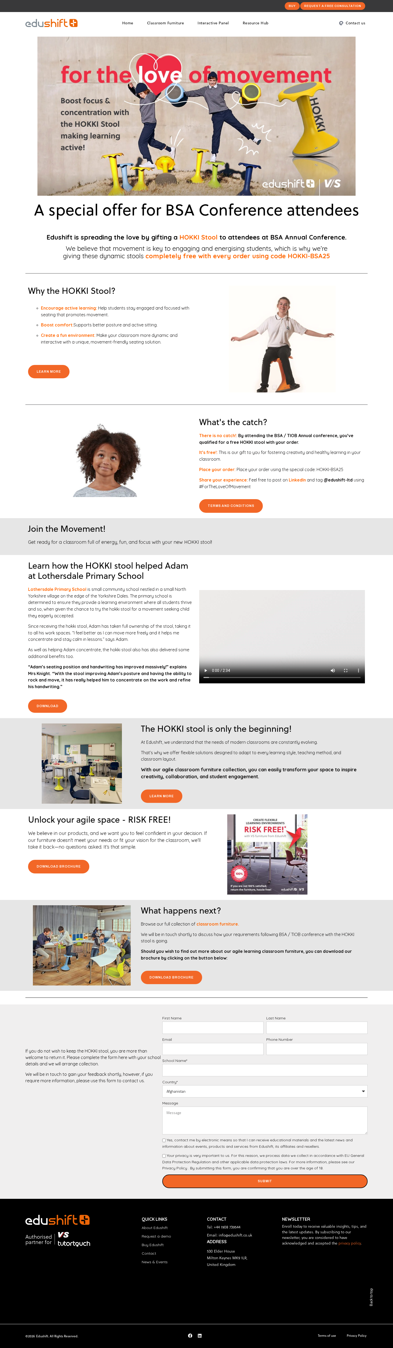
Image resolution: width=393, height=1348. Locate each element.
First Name (172, 1018)
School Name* (174, 1060)
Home (127, 23)
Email (167, 1039)
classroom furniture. (217, 924)
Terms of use (327, 1335)
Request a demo (156, 1236)
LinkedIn (297, 480)
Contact (149, 1253)
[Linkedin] (200, 1336)
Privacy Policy (174, 1168)
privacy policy (349, 1243)
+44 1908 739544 (227, 1227)
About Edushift (155, 1227)
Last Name (276, 1018)
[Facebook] (190, 1336)
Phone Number (279, 1039)
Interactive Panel (213, 23)
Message (170, 1103)
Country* (170, 1082)
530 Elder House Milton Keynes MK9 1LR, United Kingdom (227, 1257)
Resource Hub (256, 23)
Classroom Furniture (165, 23)
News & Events (155, 1262)
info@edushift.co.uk (235, 1235)
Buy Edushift (153, 1244)
